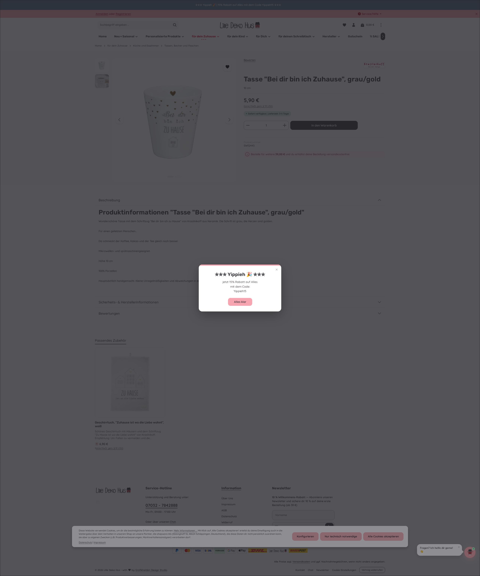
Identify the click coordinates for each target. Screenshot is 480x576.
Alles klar (240, 302)
